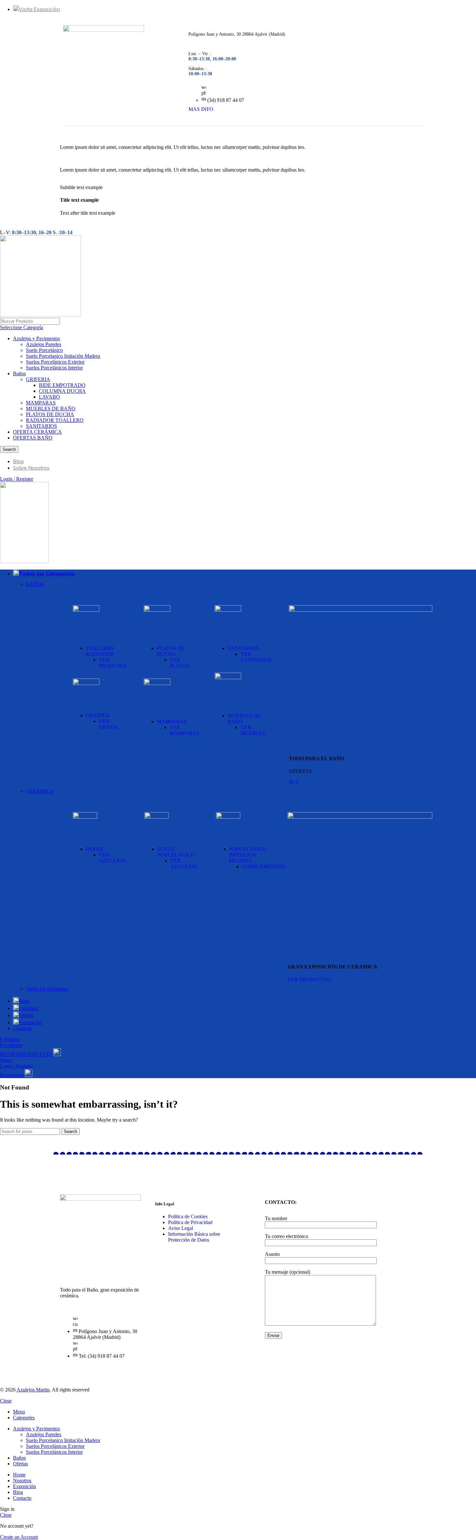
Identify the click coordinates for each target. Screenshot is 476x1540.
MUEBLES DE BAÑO (50, 408)
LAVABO (49, 397)
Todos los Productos (46, 989)
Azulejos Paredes (43, 344)
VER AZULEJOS (112, 857)
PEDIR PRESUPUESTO (26, 1054)
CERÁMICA (40, 791)
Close (6, 1400)
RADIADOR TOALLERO (55, 420)
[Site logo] (40, 315)
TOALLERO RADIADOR (100, 651)
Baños (19, 373)
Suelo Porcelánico (44, 350)
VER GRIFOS (108, 724)
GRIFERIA (38, 379)
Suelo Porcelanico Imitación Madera (63, 356)
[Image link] (86, 610)
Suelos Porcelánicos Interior (54, 367)
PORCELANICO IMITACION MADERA (247, 854)
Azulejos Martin (33, 1389)
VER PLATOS (179, 662)
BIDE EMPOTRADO (62, 385)
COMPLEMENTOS (263, 866)
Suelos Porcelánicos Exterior (55, 362)
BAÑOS (35, 584)
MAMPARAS (41, 402)
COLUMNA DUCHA (62, 391)
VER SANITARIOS (256, 657)
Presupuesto (12, 1075)
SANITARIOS (41, 426)
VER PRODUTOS (113, 662)
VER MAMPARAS (184, 730)
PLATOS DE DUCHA (50, 414)
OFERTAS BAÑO (32, 437)
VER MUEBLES (253, 730)
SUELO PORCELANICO (176, 852)
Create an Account (19, 1537)
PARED (94, 849)
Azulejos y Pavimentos (36, 338)
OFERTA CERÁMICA (37, 432)
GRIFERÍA (98, 715)
